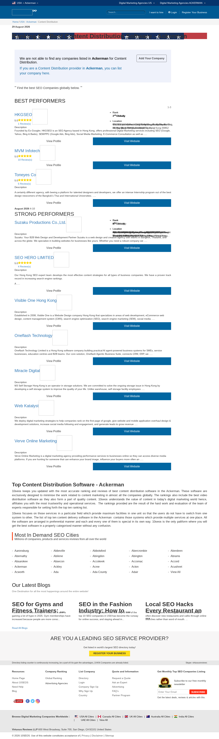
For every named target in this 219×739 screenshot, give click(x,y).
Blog (14, 691)
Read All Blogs (20, 628)
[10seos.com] (22, 12)
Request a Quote (121, 678)
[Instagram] (38, 701)
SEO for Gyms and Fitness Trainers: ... (38, 605)
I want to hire (156, 12)
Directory (83, 678)
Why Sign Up (86, 691)
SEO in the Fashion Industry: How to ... (105, 605)
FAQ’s (115, 691)
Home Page (18, 678)
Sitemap (109, 735)
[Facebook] (28, 701)
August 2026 (22, 208)
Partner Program (121, 695)
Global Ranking (53, 678)
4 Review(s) (24, 266)
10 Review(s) (25, 159)
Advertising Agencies (56, 683)
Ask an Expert (119, 682)
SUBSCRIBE (198, 692)
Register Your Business (194, 12)
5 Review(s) (24, 183)
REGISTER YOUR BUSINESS (109, 653)
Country (83, 695)
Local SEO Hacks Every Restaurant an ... (173, 605)
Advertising (118, 686)
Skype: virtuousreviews (196, 663)
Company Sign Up (88, 686)
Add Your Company (151, 58)
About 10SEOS (20, 682)
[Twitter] (33, 701)
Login (174, 12)
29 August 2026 (21, 26)
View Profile (53, 141)
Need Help (17, 686)
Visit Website (132, 141)
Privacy (86, 735)
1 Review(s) (24, 123)
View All (176, 572)
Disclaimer (97, 735)
